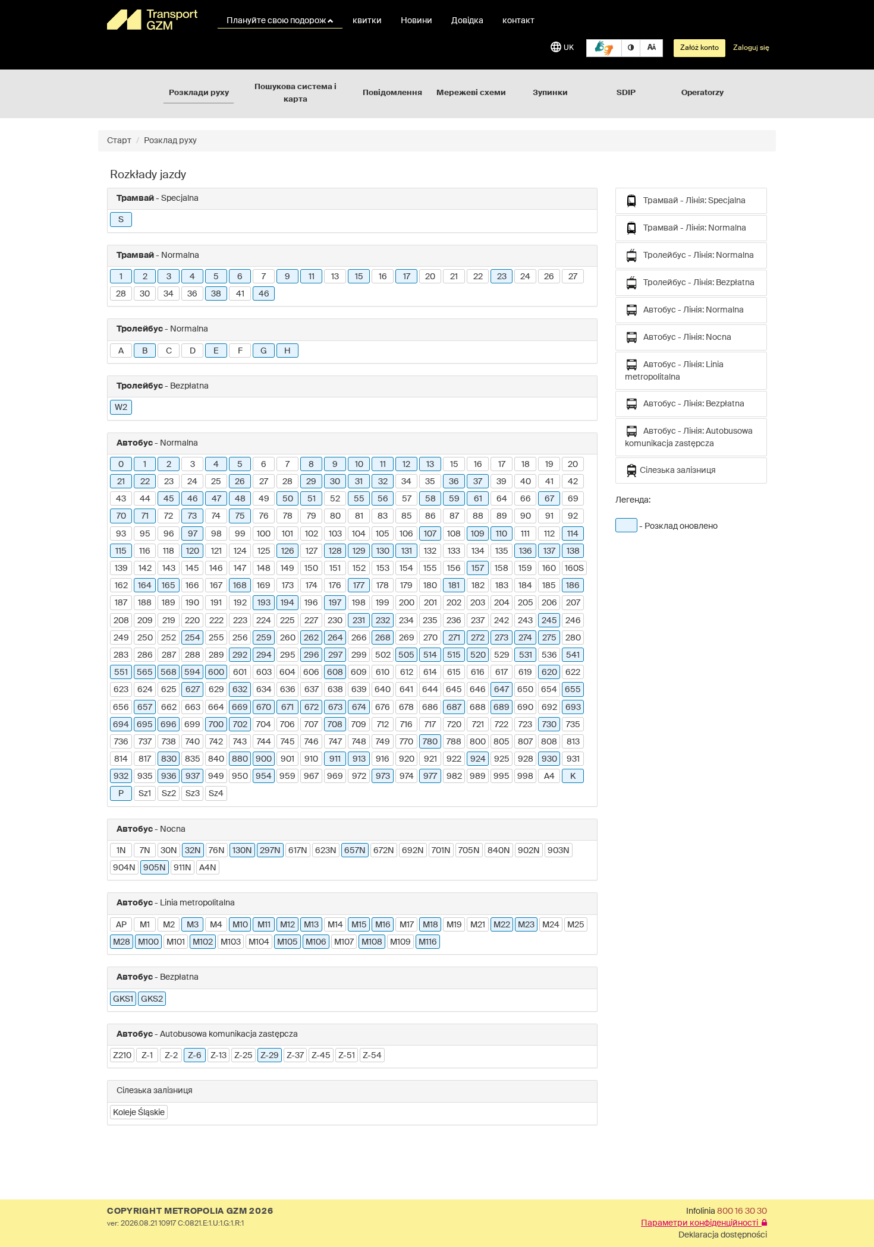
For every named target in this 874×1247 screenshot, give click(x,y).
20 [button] (430, 277)
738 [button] (169, 742)
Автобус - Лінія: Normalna (691, 310)
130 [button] (382, 551)
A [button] (121, 351)
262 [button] (311, 638)
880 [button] (240, 759)
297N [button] (270, 851)
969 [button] (335, 776)
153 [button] (382, 568)
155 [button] (430, 568)
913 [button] (359, 759)
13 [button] (335, 277)
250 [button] (145, 638)
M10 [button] (240, 925)
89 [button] (501, 516)
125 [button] (264, 551)
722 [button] (501, 725)
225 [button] (287, 621)
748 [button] (359, 742)
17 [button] (406, 277)
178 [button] (382, 586)
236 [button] (454, 621)
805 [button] (501, 742)
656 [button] (121, 707)
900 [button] (264, 759)
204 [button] (502, 603)
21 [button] (454, 277)
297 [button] (335, 655)
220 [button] (192, 621)
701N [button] (441, 851)
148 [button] (264, 568)
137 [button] (549, 551)
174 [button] (311, 586)
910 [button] (311, 759)
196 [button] (311, 603)
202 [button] (454, 603)
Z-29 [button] (269, 1056)
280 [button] (573, 638)
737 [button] (145, 742)
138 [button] (573, 551)
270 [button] (430, 638)
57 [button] (406, 499)
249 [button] (121, 638)
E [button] (216, 351)
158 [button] (501, 568)
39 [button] (501, 482)
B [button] (144, 351)
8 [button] (311, 464)
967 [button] (311, 776)
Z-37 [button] (295, 1056)
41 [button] (240, 294)
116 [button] (144, 551)
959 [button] (287, 776)
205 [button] (525, 603)
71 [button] (145, 516)
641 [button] (406, 690)
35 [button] (430, 482)
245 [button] (549, 621)
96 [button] (169, 534)
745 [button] (288, 742)
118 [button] (168, 551)
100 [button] (264, 534)
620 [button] (549, 672)
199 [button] (382, 603)
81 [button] (359, 516)
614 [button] (430, 672)
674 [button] (359, 707)
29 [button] (311, 482)
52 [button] (335, 499)
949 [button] (216, 776)
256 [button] (240, 638)
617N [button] (297, 851)
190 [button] (192, 603)
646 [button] (478, 690)
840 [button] (216, 759)
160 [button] (549, 568)
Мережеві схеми (471, 93)
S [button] (121, 220)
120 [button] (192, 551)
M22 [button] (501, 925)
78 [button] (288, 516)
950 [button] (240, 776)
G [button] (263, 351)
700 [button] (216, 725)
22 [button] (478, 277)
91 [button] (549, 516)
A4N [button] (207, 868)
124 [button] (240, 551)
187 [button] (121, 603)
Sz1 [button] (145, 794)
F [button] (240, 351)
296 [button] (311, 655)
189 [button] (168, 603)
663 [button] (192, 707)
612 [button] (406, 672)
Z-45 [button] (321, 1056)
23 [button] (502, 277)
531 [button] (525, 655)
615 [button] (454, 672)
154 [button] (406, 568)
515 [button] (454, 655)
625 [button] (169, 690)
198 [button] (359, 603)
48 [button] (240, 499)
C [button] (169, 351)
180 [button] (430, 586)
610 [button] (382, 672)
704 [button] (263, 725)
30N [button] (169, 851)
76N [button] (217, 851)
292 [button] (239, 655)
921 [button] (430, 759)
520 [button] (478, 655)
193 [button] (264, 603)
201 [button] (430, 603)
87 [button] (454, 516)
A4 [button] (549, 776)
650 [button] (525, 690)
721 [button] (478, 725)
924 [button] (478, 759)
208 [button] (121, 621)
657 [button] (144, 707)
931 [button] (573, 759)
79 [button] (311, 516)
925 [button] (502, 759)
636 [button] (287, 690)
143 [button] (168, 568)
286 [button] (145, 655)
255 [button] (216, 638)
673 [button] (335, 707)
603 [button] (264, 672)
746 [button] (311, 742)
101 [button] (287, 534)
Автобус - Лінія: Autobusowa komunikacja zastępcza (689, 437)
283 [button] (121, 655)
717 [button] (430, 725)
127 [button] (311, 551)
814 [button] (121, 759)
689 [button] (501, 707)
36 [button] (192, 294)
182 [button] (478, 586)
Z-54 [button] (372, 1056)
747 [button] (335, 742)
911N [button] (182, 868)
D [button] (193, 351)
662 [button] (169, 707)
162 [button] (121, 586)
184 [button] (525, 586)
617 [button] (501, 672)
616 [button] (478, 672)
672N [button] (383, 851)
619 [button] (525, 672)
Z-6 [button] (195, 1056)
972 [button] (359, 776)
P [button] (121, 794)
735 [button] (573, 725)
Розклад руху (170, 141)
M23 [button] (526, 925)
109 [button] (478, 534)
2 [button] (145, 277)
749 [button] (383, 742)
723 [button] (525, 725)
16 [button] (383, 277)
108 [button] (454, 534)
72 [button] (168, 516)
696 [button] (169, 725)
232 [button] (383, 621)
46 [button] (264, 294)
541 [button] (573, 655)
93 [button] (121, 534)
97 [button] (192, 534)
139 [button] (121, 568)
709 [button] (358, 725)
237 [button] (478, 621)
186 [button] (573, 586)
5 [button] (216, 277)
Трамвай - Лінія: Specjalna (692, 201)
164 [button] (145, 586)
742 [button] (216, 742)
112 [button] (549, 534)
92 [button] (573, 516)
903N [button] (559, 851)
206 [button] (549, 603)
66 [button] (525, 499)
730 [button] (549, 725)
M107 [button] (344, 942)
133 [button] (454, 551)
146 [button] (216, 568)
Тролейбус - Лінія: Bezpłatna (696, 283)
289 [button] (216, 655)
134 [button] (478, 551)
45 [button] (169, 499)
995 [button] (501, 776)
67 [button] (549, 499)
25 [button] (216, 482)
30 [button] (145, 294)
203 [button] (477, 603)
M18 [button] (430, 925)
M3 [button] (193, 925)
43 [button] (121, 499)
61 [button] (478, 499)
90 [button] (525, 516)
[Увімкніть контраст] (630, 48)
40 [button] (525, 482)
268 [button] (383, 638)
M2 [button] (169, 925)
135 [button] (501, 551)
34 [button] (169, 294)
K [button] (573, 776)
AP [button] (121, 925)
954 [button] (264, 776)
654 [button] (549, 690)
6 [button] (240, 277)
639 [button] (359, 690)
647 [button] (501, 690)
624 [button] (145, 690)
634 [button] (264, 690)
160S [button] (574, 568)
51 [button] (311, 499)
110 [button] (501, 534)
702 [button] (240, 725)
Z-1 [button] (147, 1056)
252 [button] (168, 638)
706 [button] (287, 725)
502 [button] (383, 655)
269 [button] (406, 638)
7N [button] (145, 851)
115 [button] (121, 551)
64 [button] (501, 499)
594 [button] (192, 672)
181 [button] (454, 586)
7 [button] (264, 277)
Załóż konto (699, 48)
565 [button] (145, 672)
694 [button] (121, 725)
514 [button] (430, 655)
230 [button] (335, 621)
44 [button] (145, 499)
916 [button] (382, 759)
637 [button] (311, 690)
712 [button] (383, 725)
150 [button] (311, 568)
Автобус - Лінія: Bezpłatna (691, 404)
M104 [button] (259, 942)
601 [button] (240, 672)
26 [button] (549, 277)
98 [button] (216, 534)
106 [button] (406, 534)
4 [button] (192, 277)
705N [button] (469, 851)
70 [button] (121, 516)
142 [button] (145, 568)
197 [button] (335, 603)
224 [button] (263, 621)
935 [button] (145, 776)
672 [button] (311, 707)
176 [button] (335, 586)
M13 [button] (311, 925)
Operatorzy (702, 93)
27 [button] (572, 277)
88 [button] (478, 516)
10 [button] (359, 464)
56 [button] (383, 499)
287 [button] (169, 655)
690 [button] (525, 707)
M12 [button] (287, 925)
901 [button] (287, 759)
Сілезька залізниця (677, 470)
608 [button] (335, 672)
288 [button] (192, 655)
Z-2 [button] (171, 1056)
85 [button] (406, 516)
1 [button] (121, 277)
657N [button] (355, 851)
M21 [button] (477, 925)
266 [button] (359, 638)
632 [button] (239, 690)
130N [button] (242, 851)
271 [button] (454, 638)
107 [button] (430, 534)
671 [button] (287, 707)
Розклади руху (199, 93)
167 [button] (216, 586)
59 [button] (454, 499)
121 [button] (216, 551)
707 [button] (311, 725)
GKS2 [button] (152, 999)
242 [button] (501, 621)
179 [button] (406, 586)
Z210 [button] (122, 1056)
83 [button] (383, 516)
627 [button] (193, 690)
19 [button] (549, 464)
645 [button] (454, 690)
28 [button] (121, 294)
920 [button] (406, 759)
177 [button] (358, 586)
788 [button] (454, 742)
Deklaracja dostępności (722, 1235)
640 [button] (383, 690)
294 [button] (264, 655)
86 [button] (430, 516)
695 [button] (145, 725)
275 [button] (549, 638)
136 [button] (525, 551)
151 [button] (335, 568)
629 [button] (216, 690)
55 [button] (359, 499)
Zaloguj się (751, 48)
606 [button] (311, 672)
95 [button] (145, 534)
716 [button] (406, 725)
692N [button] (413, 851)
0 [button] (121, 464)
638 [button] (335, 690)
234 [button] (406, 621)
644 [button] (430, 690)
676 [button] (382, 707)
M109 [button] (400, 942)
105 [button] (382, 534)
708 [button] (335, 725)
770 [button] (406, 742)
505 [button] (406, 655)
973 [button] (383, 776)
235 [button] (430, 621)
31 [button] (359, 482)
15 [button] (359, 277)
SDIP (626, 93)
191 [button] (216, 603)
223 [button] (240, 621)
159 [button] (525, 568)
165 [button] (168, 586)
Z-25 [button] (243, 1056)
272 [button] (478, 638)
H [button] (287, 351)
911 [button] (335, 759)
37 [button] (477, 482)
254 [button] (192, 638)
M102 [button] (203, 942)
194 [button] (287, 603)
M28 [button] (121, 942)
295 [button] (287, 655)
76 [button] (264, 516)
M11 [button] (264, 925)
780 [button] (430, 742)
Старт (119, 141)
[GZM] (154, 20)
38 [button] (216, 294)
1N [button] (121, 851)
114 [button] (573, 534)
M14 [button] (335, 925)
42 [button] (573, 482)
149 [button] (287, 568)
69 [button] (573, 499)
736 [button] (121, 742)
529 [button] (502, 655)
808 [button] (549, 742)
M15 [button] (359, 925)
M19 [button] (454, 925)
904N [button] (124, 868)
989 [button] (478, 776)
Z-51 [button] (346, 1056)
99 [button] (240, 534)
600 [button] (216, 672)
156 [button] (454, 568)
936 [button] (169, 776)
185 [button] (549, 586)
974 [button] (407, 776)
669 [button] (240, 707)
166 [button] (192, 586)
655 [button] (573, 690)
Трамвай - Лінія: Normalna (692, 228)
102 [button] (311, 534)
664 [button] (216, 707)
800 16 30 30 (742, 1211)
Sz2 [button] (169, 794)
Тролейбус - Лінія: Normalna (696, 255)
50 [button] (287, 499)
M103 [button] (231, 942)
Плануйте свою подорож (277, 21)
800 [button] (478, 742)
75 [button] (240, 516)
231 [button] (359, 621)
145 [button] (192, 568)
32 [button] (383, 482)
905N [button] (154, 868)
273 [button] (501, 638)
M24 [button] (550, 925)
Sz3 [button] (193, 794)
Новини (416, 21)
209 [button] (145, 621)
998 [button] (525, 776)
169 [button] (264, 586)
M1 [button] (145, 925)
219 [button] (168, 621)
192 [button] (240, 603)
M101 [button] (175, 942)
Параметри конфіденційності (701, 1223)
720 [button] (454, 725)
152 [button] (359, 568)
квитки (367, 21)
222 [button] (216, 621)
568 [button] (169, 672)
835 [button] (192, 759)
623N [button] (326, 851)
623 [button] (121, 690)
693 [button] (573, 707)
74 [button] (216, 516)
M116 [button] (428, 942)
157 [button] (477, 568)
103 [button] (335, 534)
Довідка (467, 21)
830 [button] (169, 759)
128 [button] (335, 551)
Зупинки (550, 93)
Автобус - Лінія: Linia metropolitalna (674, 371)
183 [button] (501, 586)
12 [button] (406, 464)
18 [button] (525, 464)
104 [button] (359, 534)
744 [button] (264, 742)
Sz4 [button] (216, 794)
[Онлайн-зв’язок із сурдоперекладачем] (604, 48)
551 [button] (121, 672)
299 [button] (359, 655)
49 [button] (264, 499)
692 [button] (549, 707)
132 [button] (430, 551)
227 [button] (311, 621)
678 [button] (406, 707)
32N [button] (193, 851)
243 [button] (525, 621)
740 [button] (193, 742)
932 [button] (121, 776)
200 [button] (406, 603)
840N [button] (499, 851)
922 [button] (454, 759)
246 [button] (573, 621)
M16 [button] (383, 925)
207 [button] (573, 603)
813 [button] (573, 742)
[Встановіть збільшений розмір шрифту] (651, 48)
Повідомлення (392, 93)
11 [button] (312, 277)
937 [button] (193, 776)
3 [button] (168, 277)
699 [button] (192, 725)
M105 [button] (287, 942)
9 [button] (287, 277)
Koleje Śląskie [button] (139, 1113)
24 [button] (525, 277)
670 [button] (263, 707)
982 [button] (454, 776)
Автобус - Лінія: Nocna (684, 337)
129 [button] (359, 551)
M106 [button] (316, 942)
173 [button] (288, 586)
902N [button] (529, 851)
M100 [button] (148, 942)
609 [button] (359, 672)
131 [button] (406, 551)
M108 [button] (371, 942)
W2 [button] (121, 407)
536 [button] (549, 655)
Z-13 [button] (218, 1056)
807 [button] (525, 742)
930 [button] (549, 759)
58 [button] (430, 499)
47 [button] (216, 499)
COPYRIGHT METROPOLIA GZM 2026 (190, 1211)
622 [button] (572, 672)
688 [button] (478, 707)
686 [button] (430, 707)
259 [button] (264, 638)
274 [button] (525, 638)
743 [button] (240, 742)
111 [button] (525, 534)
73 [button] (192, 516)
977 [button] (430, 776)
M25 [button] (575, 925)
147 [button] (240, 568)
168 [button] (240, 586)
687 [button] (454, 707)
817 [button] (145, 759)
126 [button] (287, 551)
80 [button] (335, 516)
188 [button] (145, 603)
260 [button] (287, 638)
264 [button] (335, 638)
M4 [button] (216, 925)
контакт (518, 21)
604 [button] (287, 672)
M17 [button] (407, 925)
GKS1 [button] (123, 999)
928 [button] (525, 759)
